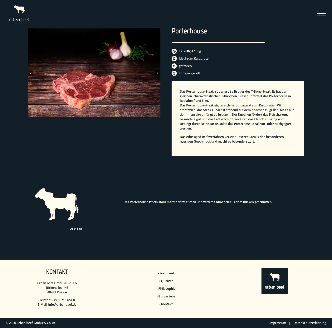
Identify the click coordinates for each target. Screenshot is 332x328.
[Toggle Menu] (322, 13)
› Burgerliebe (166, 296)
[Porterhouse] (94, 30)
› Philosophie (166, 288)
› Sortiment (166, 273)
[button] (30, 73)
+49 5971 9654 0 (63, 300)
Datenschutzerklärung (310, 323)
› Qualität (166, 281)
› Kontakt (166, 304)
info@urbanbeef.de (62, 304)
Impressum (277, 323)
